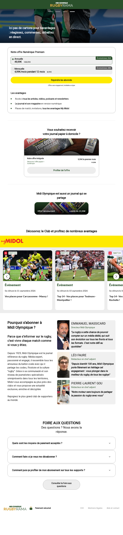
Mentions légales (95, 508)
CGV (82, 508)
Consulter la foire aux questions (61, 484)
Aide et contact (113, 508)
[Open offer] (61, 146)
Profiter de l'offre (61, 170)
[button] (50, 11)
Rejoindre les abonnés (61, 80)
